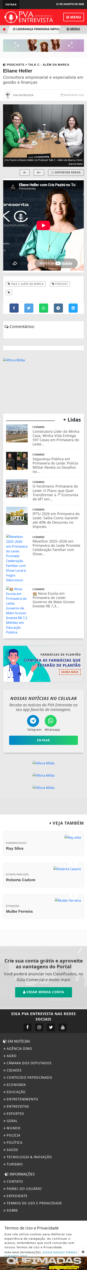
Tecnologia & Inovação (29, 1157)
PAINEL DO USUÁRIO (24, 1188)
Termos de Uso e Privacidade (34, 1203)
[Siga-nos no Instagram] (39, 1027)
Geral (12, 1121)
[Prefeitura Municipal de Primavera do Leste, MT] (43, 1263)
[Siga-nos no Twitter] (51, 1027)
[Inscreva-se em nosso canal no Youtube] (63, 1027)
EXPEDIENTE (17, 1196)
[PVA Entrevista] (29, 17)
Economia (16, 1085)
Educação (16, 1092)
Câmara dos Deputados (29, 1063)
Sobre (12, 1210)
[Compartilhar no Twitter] (29, 308)
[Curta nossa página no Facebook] (27, 1027)
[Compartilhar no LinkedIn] (73, 308)
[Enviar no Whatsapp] (44, 308)
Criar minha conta (44, 992)
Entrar (11, 4)
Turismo (14, 1164)
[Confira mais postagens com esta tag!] (9, 292)
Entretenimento (22, 1099)
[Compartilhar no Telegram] (58, 308)
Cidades (14, 1070)
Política (14, 1142)
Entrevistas (17, 1106)
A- (24, 172)
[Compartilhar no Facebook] (14, 308)
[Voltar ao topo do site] (81, 698)
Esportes (15, 1113)
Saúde (12, 1150)
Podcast (61, 284)
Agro (11, 1056)
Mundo (13, 1128)
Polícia (13, 1135)
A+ (39, 172)
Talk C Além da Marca (27, 284)
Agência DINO (19, 1048)
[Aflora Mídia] (43, 45)
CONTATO (14, 1181)
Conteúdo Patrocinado (29, 1077)
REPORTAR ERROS (67, 172)
